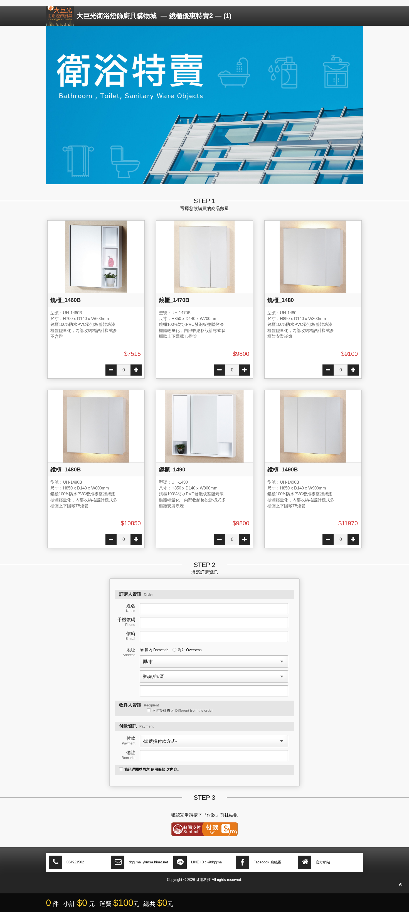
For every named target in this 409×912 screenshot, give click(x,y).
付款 (128, 740)
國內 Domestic (157, 650)
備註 (128, 755)
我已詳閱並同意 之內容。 (152, 769)
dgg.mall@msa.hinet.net (148, 862)
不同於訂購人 (182, 710)
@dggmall (215, 862)
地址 (129, 652)
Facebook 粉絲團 (267, 862)
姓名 (130, 608)
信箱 (130, 636)
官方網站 (323, 862)
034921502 (75, 862)
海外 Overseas (190, 650)
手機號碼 (126, 622)
